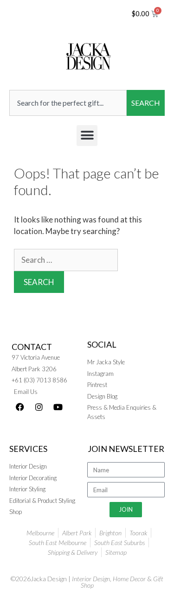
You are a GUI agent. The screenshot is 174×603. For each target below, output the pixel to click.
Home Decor (129, 579)
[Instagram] (39, 407)
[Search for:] (66, 260)
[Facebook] (20, 407)
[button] (87, 135)
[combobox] (68, 103)
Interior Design (91, 579)
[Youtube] (58, 407)
